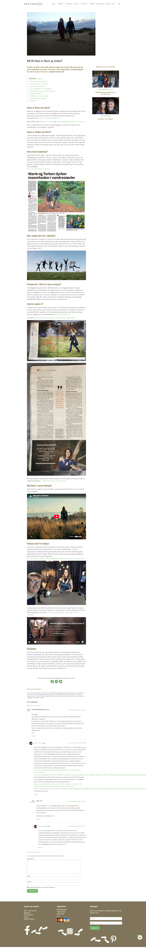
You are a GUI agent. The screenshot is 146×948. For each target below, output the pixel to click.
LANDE (53, 4)
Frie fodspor (103, 89)
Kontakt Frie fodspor (105, 119)
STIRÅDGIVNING (100, 4)
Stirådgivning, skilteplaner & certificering (105, 93)
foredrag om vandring (46, 121)
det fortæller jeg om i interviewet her (54, 481)
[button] (52, 681)
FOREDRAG (92, 4)
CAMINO (76, 4)
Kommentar (30, 858)
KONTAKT (108, 4)
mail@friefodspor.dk (56, 71)
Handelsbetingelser (62, 909)
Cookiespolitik (60, 914)
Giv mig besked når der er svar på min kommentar (41, 887)
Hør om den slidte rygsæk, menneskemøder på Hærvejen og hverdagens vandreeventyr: (55, 558)
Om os (111, 89)
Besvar (34, 736)
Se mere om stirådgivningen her (49, 118)
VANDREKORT (69, 4)
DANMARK (60, 4)
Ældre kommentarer (33, 705)
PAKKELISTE (84, 4)
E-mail (29, 881)
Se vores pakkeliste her (63, 314)
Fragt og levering (61, 912)
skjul (39, 79)
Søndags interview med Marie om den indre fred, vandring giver (54, 318)
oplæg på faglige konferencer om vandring (70, 121)
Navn (29, 876)
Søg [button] (119, 4)
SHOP (113, 4)
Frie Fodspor (38, 743)
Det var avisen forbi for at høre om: (38, 169)
